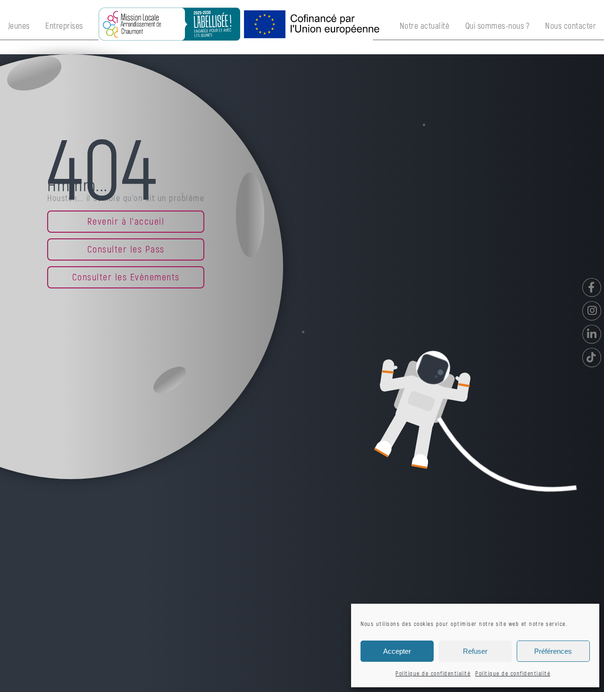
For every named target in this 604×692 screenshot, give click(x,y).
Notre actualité (425, 26)
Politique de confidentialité (432, 673)
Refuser (475, 651)
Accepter (397, 651)
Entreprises (64, 26)
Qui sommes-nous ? (497, 26)
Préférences (553, 651)
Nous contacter (570, 26)
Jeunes (19, 26)
